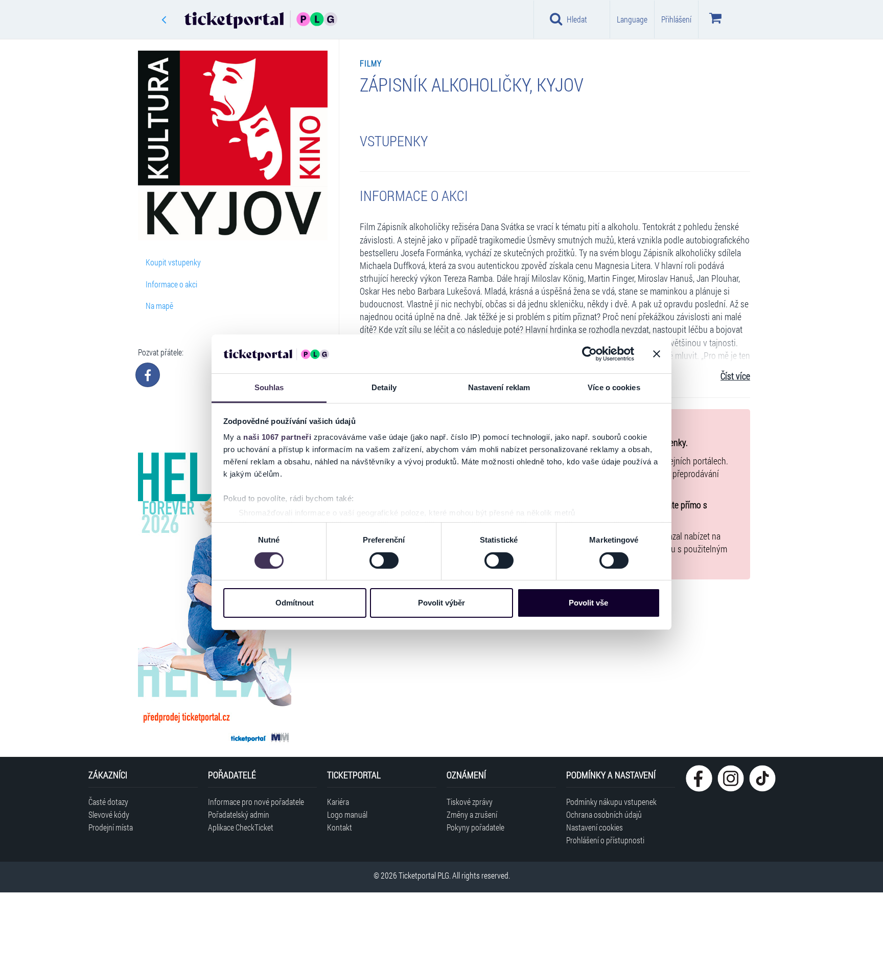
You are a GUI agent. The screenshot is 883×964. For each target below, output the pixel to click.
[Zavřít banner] (656, 353)
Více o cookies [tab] (614, 387)
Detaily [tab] (384, 387)
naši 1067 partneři (277, 437)
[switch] (384, 560)
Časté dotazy (108, 801)
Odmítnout (294, 602)
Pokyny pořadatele (475, 827)
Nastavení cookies (594, 827)
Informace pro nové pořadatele (256, 801)
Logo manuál (347, 814)
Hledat (577, 19)
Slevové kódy (108, 814)
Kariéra (338, 801)
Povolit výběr (441, 602)
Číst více (735, 376)
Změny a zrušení (472, 814)
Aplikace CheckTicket (240, 827)
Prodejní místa (110, 827)
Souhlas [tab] (269, 387)
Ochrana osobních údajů (604, 814)
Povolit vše (588, 602)
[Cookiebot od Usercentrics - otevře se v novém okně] (589, 354)
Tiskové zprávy (470, 801)
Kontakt (339, 827)
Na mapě (159, 305)
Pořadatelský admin (238, 814)
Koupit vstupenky (173, 262)
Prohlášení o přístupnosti (605, 840)
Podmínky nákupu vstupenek (611, 801)
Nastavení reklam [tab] (499, 387)
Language (632, 19)
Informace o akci (171, 284)
